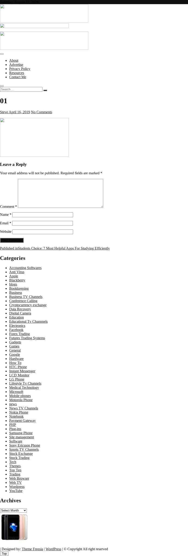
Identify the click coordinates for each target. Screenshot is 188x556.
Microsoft (16, 392)
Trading (14, 474)
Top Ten (15, 470)
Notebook (16, 416)
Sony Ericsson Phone (24, 445)
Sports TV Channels (24, 449)
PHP (12, 425)
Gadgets (15, 342)
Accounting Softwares (25, 268)
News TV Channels (23, 408)
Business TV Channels (25, 297)
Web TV (15, 482)
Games (14, 346)
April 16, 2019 (19, 112)
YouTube (15, 491)
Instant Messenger (22, 371)
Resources (16, 73)
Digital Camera (20, 313)
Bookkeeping (19, 288)
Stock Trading (19, 458)
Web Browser (19, 478)
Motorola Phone (21, 400)
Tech (12, 462)
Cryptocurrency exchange (28, 305)
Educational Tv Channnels (28, 321)
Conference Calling (23, 301)
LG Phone (16, 379)
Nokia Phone (18, 412)
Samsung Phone (21, 433)
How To (15, 363)
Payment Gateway (22, 421)
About (13, 60)
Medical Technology (24, 387)
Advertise (16, 65)
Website (5, 232)
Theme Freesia (32, 549)
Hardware (16, 359)
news (13, 404)
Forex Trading (19, 334)
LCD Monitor (19, 375)
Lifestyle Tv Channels (25, 383)
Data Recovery (20, 309)
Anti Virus (16, 272)
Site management (21, 437)
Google (14, 354)
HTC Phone (18, 367)
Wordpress (17, 487)
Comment (8, 206)
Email (5, 223)
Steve (4, 112)
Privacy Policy (19, 69)
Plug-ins (15, 429)
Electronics (17, 326)
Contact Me (17, 77)
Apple (13, 276)
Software (15, 441)
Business (15, 293)
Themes (15, 466)
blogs (13, 284)
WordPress (53, 549)
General (15, 350)
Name (5, 215)
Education (16, 317)
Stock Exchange (21, 454)
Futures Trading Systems (27, 338)
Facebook (16, 330)
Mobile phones (20, 396)
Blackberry (17, 280)
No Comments (41, 112)
